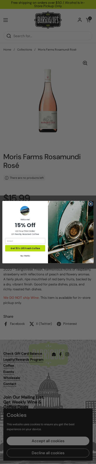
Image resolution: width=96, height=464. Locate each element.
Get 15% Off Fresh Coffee (25, 248)
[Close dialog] (91, 204)
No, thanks (25, 255)
